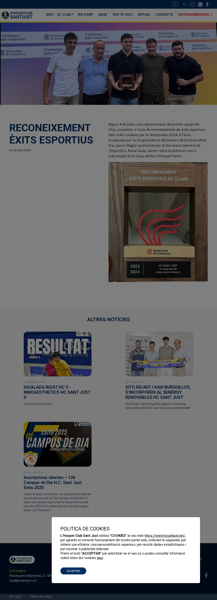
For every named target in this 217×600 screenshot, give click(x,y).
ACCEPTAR (73, 571)
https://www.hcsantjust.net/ (165, 536)
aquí (100, 558)
